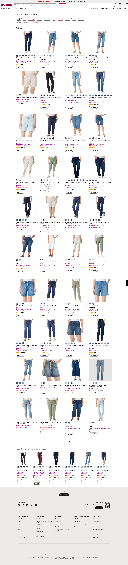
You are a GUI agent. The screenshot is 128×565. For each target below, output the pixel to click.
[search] (15, 5)
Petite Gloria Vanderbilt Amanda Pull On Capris (26, 386)
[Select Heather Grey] (53, 95)
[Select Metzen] (44, 304)
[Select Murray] (108, 95)
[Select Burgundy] (26, 56)
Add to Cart (20, 67)
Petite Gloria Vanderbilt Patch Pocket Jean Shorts (26, 306)
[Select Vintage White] (41, 56)
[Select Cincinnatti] (69, 383)
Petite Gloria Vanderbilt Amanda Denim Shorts (74, 346)
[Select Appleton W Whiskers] (32, 56)
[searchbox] (35, 4)
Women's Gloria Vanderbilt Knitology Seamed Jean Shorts (100, 306)
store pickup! (60, 1)
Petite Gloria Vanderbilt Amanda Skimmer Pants (50, 262)
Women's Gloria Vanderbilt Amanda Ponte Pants (50, 98)
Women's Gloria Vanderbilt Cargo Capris (50, 182)
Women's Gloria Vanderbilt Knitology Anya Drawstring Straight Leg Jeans (26, 346)
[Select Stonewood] (53, 56)
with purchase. (46, 1)
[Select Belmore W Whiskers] (96, 383)
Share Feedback (64, 494)
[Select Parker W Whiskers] (20, 220)
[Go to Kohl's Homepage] (6, 5)
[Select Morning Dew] (66, 56)
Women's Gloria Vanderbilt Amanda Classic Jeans (27, 58)
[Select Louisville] (93, 56)
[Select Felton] (90, 95)
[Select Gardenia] (41, 383)
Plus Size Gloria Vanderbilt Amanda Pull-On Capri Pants (27, 262)
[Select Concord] (20, 138)
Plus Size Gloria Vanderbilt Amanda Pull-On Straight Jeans (51, 141)
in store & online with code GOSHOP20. (78, 1)
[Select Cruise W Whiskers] (23, 220)
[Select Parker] (90, 56)
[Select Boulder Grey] (111, 95)
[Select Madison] (17, 56)
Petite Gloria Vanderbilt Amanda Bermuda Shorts (99, 141)
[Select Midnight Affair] (41, 95)
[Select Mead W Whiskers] (17, 220)
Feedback (126, 283)
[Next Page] (67, 441)
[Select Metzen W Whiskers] (93, 180)
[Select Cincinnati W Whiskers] (86, 95)
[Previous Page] (59, 441)
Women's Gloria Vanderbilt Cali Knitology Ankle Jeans (50, 346)
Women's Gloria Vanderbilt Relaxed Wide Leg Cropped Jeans (76, 386)
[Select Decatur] (90, 304)
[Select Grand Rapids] (20, 56)
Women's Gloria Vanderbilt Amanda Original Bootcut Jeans (27, 223)
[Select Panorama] (96, 95)
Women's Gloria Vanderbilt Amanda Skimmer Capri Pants (51, 58)
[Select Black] (44, 95)
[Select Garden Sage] (47, 56)
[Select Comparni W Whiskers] (41, 304)
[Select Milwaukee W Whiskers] (99, 138)
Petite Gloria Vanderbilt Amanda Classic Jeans (99, 346)
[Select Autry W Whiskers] (93, 95)
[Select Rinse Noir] (23, 56)
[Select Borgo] (93, 304)
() (24, 64)
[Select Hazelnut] (29, 56)
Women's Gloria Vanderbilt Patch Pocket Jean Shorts (26, 141)
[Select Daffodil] (17, 95)
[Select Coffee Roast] (47, 95)
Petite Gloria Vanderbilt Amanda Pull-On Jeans (99, 223)
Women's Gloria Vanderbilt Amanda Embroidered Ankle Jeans (98, 386)
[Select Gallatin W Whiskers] (102, 95)
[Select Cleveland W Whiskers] (50, 56)
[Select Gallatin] (50, 138)
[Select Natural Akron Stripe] (80, 56)
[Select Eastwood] (96, 180)
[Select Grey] (93, 423)
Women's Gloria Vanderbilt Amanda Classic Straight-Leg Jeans (27, 423)
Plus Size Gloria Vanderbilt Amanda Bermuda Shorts (51, 223)
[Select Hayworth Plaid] (50, 95)
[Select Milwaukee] (44, 56)
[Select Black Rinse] (99, 95)
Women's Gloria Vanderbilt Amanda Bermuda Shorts (76, 58)
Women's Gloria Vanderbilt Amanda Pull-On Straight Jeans (100, 98)
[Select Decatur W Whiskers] (78, 56)
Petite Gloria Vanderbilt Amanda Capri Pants (76, 262)
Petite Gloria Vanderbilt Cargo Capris (98, 262)
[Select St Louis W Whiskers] (78, 95)
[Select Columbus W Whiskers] (96, 56)
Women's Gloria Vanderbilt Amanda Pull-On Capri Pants (100, 58)
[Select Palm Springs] (17, 304)
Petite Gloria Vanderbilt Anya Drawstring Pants (50, 306)
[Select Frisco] (35, 56)
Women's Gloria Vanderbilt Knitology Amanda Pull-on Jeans (76, 223)
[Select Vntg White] (20, 304)
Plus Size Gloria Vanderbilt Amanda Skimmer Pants (76, 141)
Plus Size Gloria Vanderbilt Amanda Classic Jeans (75, 183)
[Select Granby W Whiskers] (26, 220)
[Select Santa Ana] (44, 383)
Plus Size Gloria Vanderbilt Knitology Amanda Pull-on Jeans (100, 183)
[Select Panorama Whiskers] (90, 180)
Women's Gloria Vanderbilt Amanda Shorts (26, 97)
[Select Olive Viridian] (105, 95)
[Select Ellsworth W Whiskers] (80, 95)
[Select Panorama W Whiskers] (72, 220)
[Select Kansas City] (66, 383)
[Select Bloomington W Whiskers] (69, 343)
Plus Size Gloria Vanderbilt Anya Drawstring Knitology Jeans (76, 425)
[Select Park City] (75, 180)
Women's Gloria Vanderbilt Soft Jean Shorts (51, 385)
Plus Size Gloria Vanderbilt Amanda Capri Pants (26, 183)
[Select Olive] (69, 180)
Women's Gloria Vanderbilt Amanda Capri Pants (75, 98)
